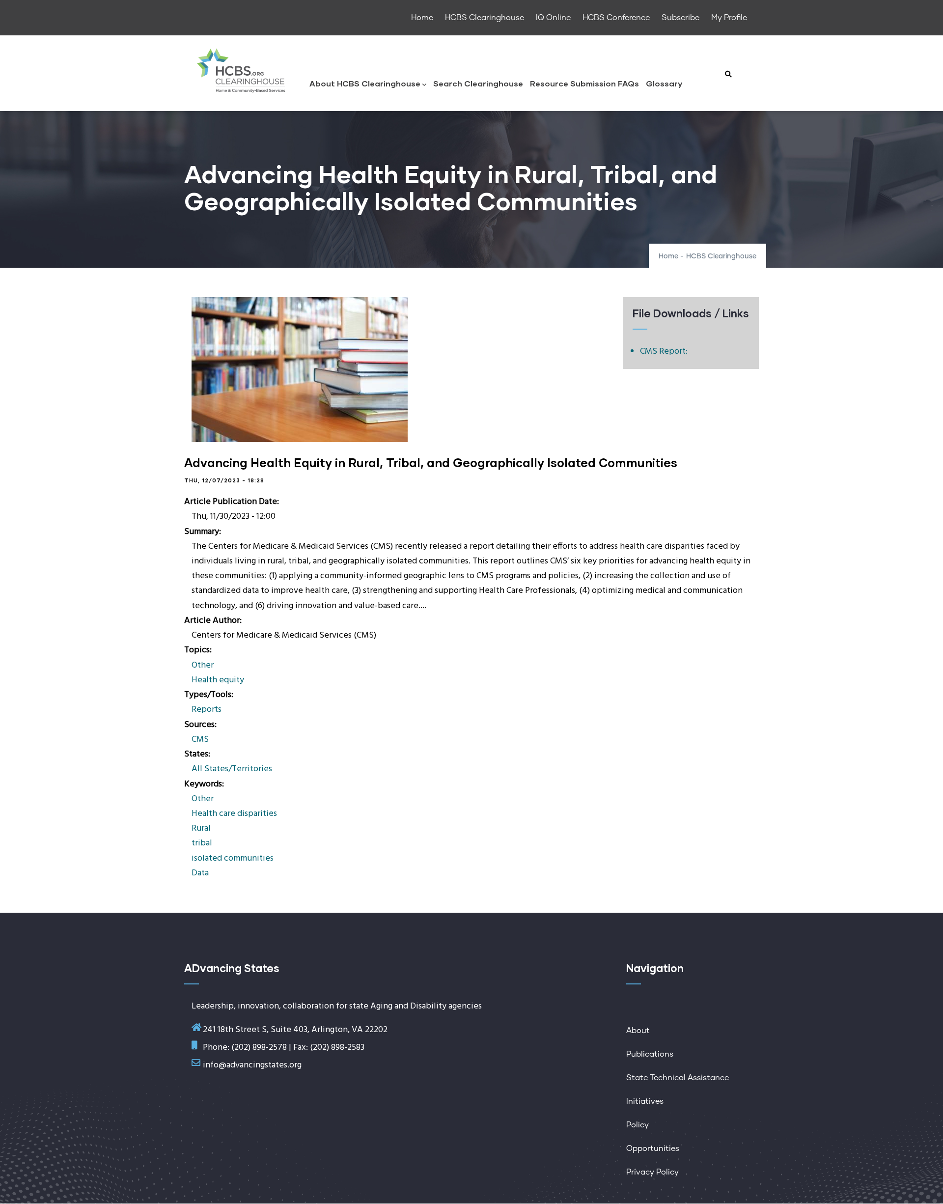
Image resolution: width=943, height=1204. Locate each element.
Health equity (218, 680)
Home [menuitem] (422, 18)
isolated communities (233, 858)
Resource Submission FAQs (584, 83)
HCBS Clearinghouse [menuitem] (484, 18)
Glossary (664, 83)
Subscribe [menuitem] (680, 18)
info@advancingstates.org (252, 1065)
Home (668, 256)
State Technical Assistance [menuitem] (677, 1078)
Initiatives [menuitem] (645, 1101)
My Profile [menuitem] (729, 18)
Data (200, 873)
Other (203, 665)
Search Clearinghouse (478, 83)
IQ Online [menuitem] (553, 18)
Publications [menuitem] (649, 1054)
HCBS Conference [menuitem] (616, 18)
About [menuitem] (638, 1031)
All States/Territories (232, 769)
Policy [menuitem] (637, 1125)
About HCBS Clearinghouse (364, 83)
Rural (201, 828)
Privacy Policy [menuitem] (652, 1172)
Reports (207, 709)
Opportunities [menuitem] (652, 1148)
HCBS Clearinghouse (721, 256)
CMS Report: (664, 351)
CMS (200, 739)
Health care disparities (234, 814)
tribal (202, 843)
